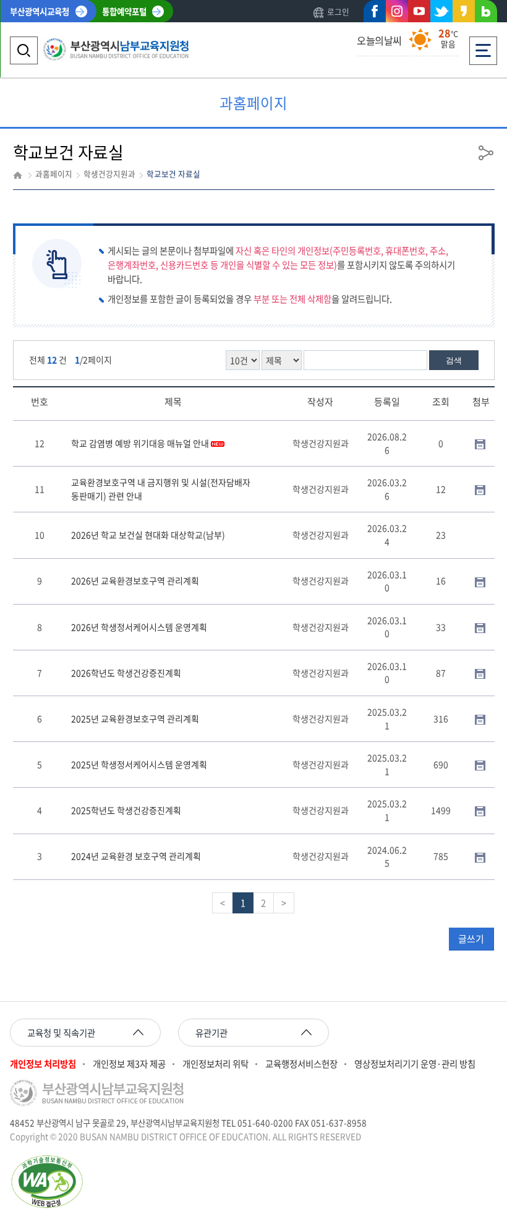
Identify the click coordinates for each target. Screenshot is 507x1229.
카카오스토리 (464, 13)
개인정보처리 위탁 (215, 1064)
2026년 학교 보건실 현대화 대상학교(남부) (148, 534)
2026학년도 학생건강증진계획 (126, 672)
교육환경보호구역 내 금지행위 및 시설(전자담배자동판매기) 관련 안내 (160, 489)
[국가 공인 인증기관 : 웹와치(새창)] (253, 1181)
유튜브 (419, 11)
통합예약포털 (124, 11)
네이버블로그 (486, 13)
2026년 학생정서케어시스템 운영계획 (139, 627)
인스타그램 (397, 13)
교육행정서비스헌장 (301, 1064)
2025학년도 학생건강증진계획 (126, 810)
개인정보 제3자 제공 (129, 1064)
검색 (454, 360)
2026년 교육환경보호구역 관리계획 (135, 580)
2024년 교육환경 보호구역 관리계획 (136, 856)
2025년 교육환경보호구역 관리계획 (135, 718)
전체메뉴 (483, 42)
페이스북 (375, 13)
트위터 (441, 11)
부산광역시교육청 (39, 11)
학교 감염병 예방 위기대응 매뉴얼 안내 (141, 443)
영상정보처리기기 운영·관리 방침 (414, 1064)
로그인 (338, 11)
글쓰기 (471, 939)
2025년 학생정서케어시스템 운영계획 (139, 764)
